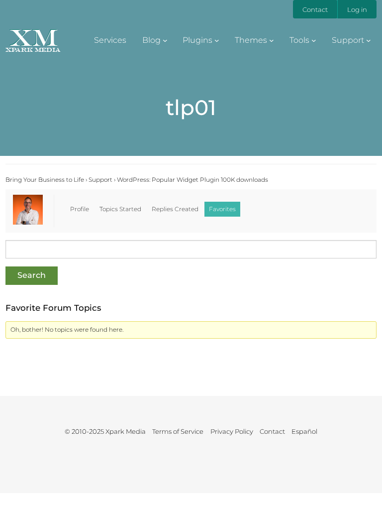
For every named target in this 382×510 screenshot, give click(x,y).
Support (100, 179)
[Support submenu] (368, 39)
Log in (357, 9)
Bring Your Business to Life (44, 179)
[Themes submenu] (271, 39)
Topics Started (120, 209)
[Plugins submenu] (216, 39)
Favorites (222, 209)
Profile (79, 209)
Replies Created (175, 209)
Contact (315, 9)
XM (33, 37)
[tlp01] (28, 222)
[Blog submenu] (165, 39)
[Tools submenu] (313, 39)
